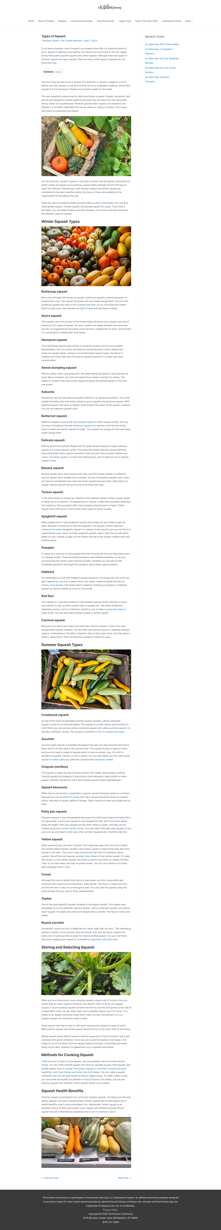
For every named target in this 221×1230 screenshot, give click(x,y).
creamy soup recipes (52, 585)
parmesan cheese (104, 759)
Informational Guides (82, 21)
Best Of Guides (46, 21)
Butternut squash (83, 425)
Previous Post (50, 1178)
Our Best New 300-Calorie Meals (162, 44)
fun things (74, 797)
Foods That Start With (146, 21)
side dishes (108, 203)
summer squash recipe (72, 828)
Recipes (62, 21)
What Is (56, 40)
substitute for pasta (51, 529)
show (58, 72)
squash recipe (48, 460)
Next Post (124, 1178)
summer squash (49, 59)
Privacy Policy (110, 1210)
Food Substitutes (105, 21)
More (188, 21)
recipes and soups (114, 731)
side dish (91, 304)
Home (31, 21)
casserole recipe (114, 609)
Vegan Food (125, 21)
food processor (92, 1079)
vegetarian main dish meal (103, 939)
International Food (171, 21)
